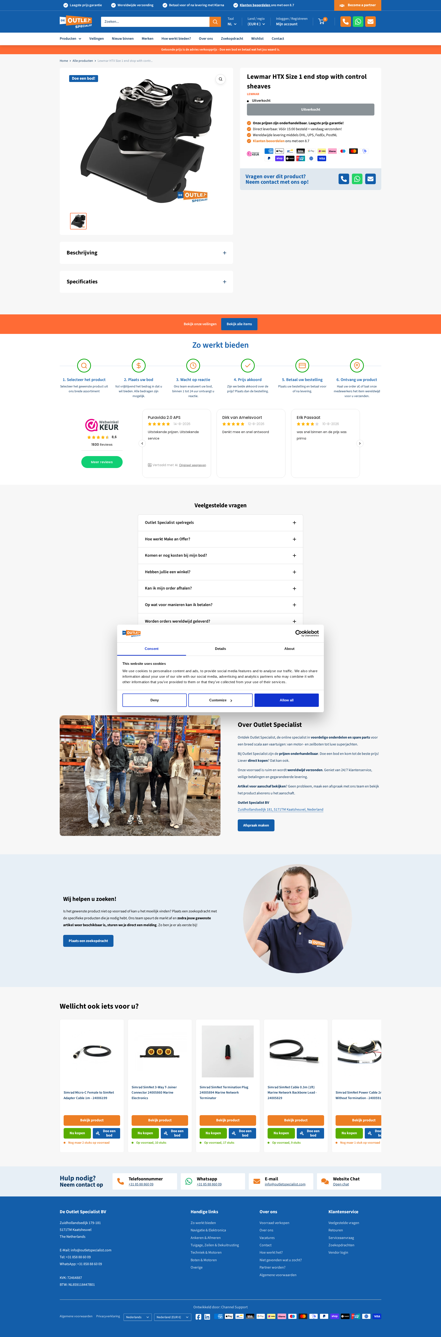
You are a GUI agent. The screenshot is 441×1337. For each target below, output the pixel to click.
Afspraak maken (256, 825)
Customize (217, 700)
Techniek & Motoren (206, 1252)
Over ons (206, 38)
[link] (92, 1086)
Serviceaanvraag (341, 1237)
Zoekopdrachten (341, 1245)
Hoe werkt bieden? (176, 38)
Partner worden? (273, 1267)
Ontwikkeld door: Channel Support (220, 1307)
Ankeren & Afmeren (206, 1237)
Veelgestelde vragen (343, 1222)
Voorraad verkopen (274, 1222)
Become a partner (361, 5)
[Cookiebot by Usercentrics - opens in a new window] (299, 633)
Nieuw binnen (123, 38)
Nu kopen (77, 1133)
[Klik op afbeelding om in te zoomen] (220, 79)
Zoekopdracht (232, 38)
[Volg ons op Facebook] (198, 1317)
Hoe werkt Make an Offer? (167, 539)
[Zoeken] (215, 22)
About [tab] (289, 649)
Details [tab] (220, 649)
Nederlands (133, 1317)
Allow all (287, 700)
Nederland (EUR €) (169, 1317)
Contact (278, 38)
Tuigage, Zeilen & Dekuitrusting (215, 1245)
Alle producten (83, 61)
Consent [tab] (151, 649)
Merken (147, 38)
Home (64, 61)
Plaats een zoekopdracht (88, 940)
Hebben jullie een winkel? (167, 572)
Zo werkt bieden (203, 1222)
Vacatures (267, 1237)
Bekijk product (92, 1120)
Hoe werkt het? (271, 1252)
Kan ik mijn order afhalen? (168, 588)
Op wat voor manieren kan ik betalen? (178, 605)
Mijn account (286, 24)
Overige (197, 1267)
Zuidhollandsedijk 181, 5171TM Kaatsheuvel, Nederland (280, 809)
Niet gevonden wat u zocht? (281, 1260)
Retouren (335, 1230)
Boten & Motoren (204, 1260)
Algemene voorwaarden (278, 1275)
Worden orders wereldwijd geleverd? (177, 621)
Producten (68, 38)
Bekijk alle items (239, 324)
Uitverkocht (310, 109)
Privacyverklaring (108, 1316)
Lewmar (253, 94)
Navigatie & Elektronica (208, 1230)
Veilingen (96, 38)
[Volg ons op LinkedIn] (207, 1317)
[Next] (381, 1086)
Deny (154, 700)
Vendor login (338, 1252)
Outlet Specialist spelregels (169, 522)
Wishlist (257, 38)
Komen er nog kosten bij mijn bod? (176, 555)
